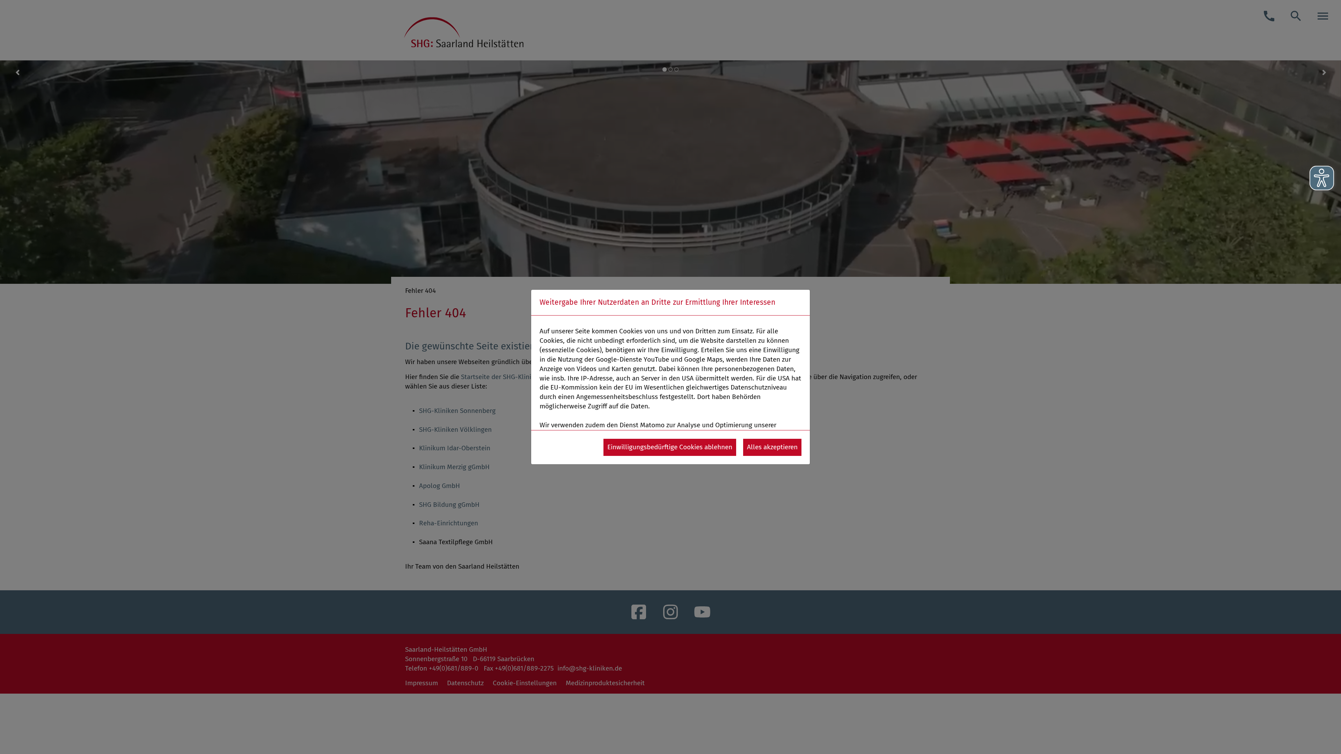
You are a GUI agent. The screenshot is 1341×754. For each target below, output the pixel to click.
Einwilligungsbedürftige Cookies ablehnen (669, 447)
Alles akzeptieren (772, 447)
